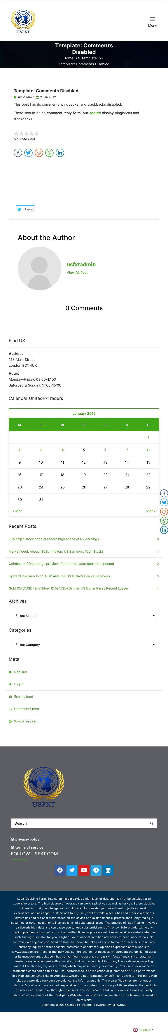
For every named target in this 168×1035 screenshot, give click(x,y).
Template (89, 58)
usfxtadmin (25, 97)
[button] (151, 823)
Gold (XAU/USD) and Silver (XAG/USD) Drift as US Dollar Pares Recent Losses (69, 588)
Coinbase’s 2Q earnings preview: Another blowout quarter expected (61, 564)
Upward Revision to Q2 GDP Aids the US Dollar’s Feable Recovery (59, 576)
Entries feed (23, 697)
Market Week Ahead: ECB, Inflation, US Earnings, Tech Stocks (56, 551)
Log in (19, 684)
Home (68, 58)
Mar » (151, 511)
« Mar (17, 511)
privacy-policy (27, 839)
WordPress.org (25, 721)
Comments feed (26, 709)
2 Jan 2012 (48, 97)
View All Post (77, 273)
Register (20, 672)
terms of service (29, 847)
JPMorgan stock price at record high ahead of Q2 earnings (54, 539)
